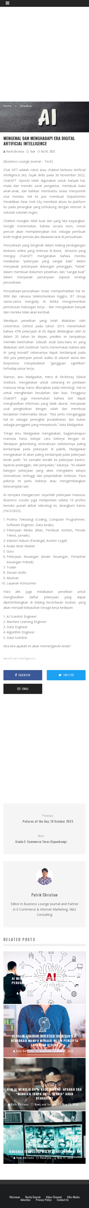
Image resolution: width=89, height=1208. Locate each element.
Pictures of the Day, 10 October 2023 (48, 819)
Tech (32, 151)
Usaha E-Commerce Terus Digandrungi (41, 839)
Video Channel (54, 1197)
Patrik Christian (14, 151)
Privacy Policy (44, 1199)
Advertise (26, 1199)
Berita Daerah (33, 1197)
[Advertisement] (44, 53)
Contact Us (63, 1199)
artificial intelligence (20, 658)
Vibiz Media (73, 1197)
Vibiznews (14, 1197)
